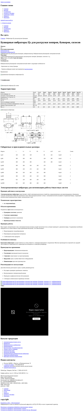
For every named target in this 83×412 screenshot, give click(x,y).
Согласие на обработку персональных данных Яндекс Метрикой (18, 410)
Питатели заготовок (9, 352)
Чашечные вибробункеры (11, 355)
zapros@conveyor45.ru (7, 20)
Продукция (7, 390)
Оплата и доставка (9, 13)
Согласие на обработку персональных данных (13, 408)
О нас (5, 391)
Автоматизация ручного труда (12, 342)
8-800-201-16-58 (8, 366)
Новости (6, 16)
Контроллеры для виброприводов (13, 347)
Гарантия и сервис (9, 14)
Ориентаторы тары (9, 350)
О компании (7, 11)
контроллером (29, 69)
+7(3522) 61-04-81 (6, 23)
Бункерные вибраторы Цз (8, 52)
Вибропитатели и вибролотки (12, 345)
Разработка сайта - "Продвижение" (10, 403)
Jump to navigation (5, 2)
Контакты (6, 17)
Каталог (6, 10)
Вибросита (7, 343)
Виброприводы (5, 50)
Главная (6, 9)
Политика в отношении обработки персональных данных (17, 407)
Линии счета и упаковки (11, 349)
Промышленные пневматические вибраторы (16, 353)
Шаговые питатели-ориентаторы (13, 356)
